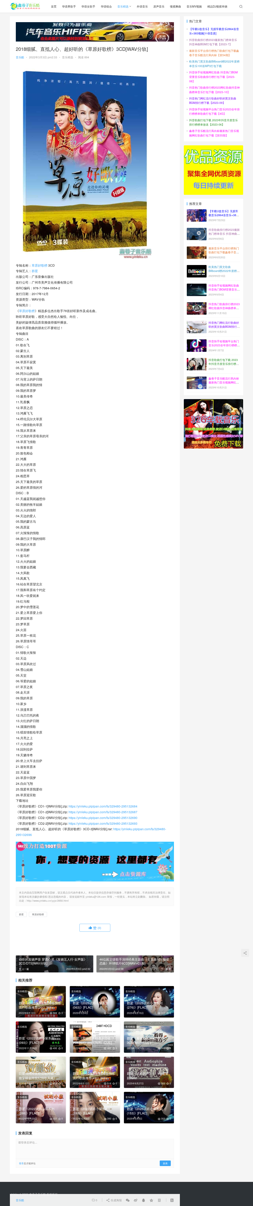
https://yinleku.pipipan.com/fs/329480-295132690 (103, 817)
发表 (165, 1163)
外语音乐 (142, 6)
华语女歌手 (88, 6)
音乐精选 (122, 6)
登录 (21, 1163)
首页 (54, 6)
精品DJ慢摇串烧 (217, 6)
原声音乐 (158, 6)
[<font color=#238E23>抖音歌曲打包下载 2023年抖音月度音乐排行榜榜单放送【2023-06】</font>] (197, 360)
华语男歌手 (69, 6)
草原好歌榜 (39, 265)
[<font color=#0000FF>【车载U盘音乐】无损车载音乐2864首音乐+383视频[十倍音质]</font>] (197, 211)
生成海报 (116, 1200)
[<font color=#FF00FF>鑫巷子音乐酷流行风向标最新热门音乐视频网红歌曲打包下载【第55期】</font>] (197, 379)
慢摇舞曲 (175, 6)
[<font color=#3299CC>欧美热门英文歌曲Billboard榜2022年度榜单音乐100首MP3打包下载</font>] (197, 267)
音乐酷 (20, 57)
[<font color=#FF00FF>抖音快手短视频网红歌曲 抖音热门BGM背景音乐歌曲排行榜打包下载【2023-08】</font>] (197, 286)
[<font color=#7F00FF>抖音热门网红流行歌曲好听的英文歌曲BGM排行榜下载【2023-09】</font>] (197, 323)
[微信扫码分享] (127, 1200)
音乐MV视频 (194, 6)
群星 (35, 271)
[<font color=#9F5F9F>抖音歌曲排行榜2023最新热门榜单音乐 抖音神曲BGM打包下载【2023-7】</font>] (197, 230)
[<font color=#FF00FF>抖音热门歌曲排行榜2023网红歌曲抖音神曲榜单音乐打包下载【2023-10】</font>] (197, 304)
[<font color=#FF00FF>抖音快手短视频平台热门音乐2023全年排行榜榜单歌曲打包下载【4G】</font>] (197, 342)
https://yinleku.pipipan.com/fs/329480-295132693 (103, 823)
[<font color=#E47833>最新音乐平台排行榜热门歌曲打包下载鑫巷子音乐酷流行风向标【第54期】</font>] (197, 249)
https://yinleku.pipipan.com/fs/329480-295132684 (103, 806)
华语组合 (106, 6)
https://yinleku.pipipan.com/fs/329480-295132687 (103, 812)
